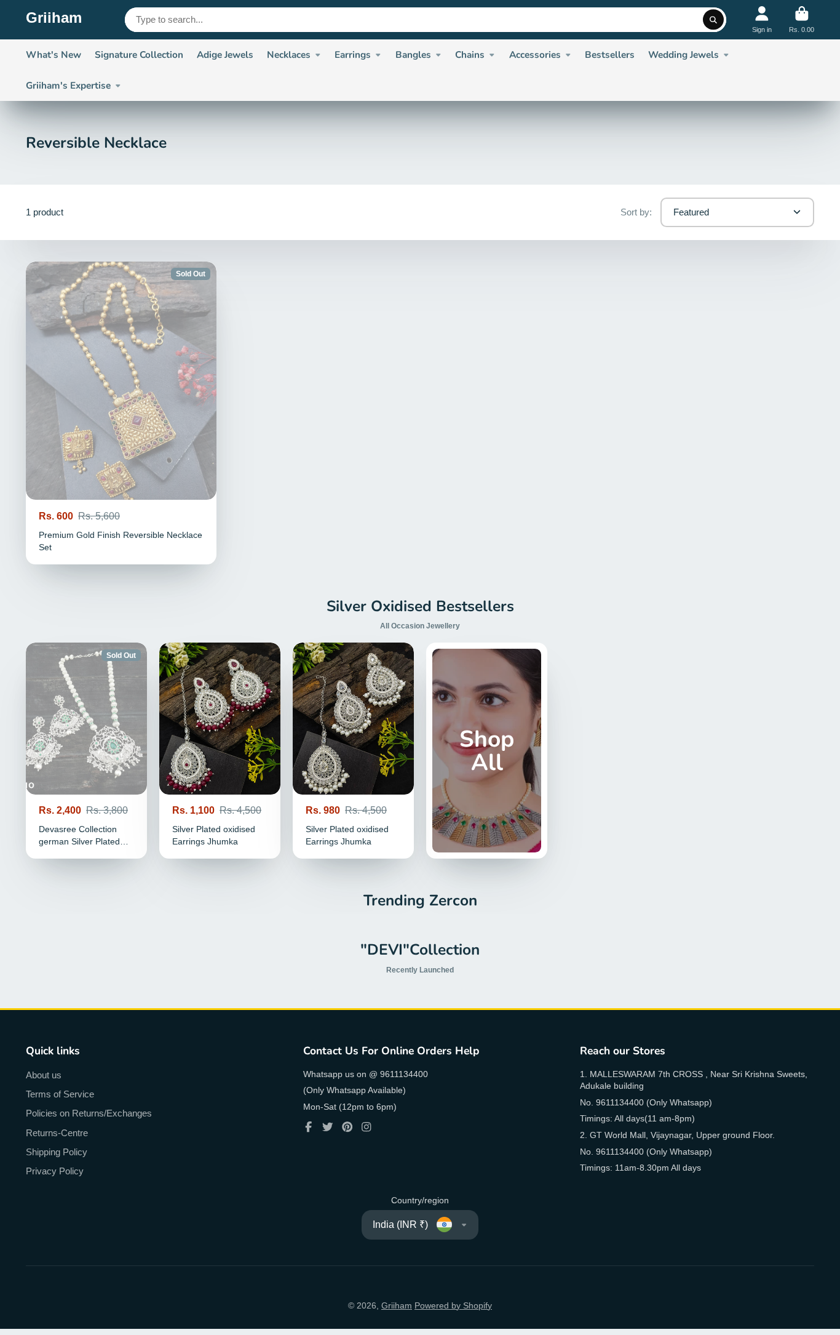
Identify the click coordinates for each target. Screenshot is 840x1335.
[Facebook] (308, 1127)
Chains (470, 54)
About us (43, 1075)
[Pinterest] (347, 1127)
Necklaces (289, 54)
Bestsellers (610, 54)
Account (762, 19)
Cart (801, 19)
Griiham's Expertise (68, 85)
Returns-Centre (57, 1133)
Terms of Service (60, 1094)
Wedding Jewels (683, 54)
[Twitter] (327, 1127)
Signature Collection (139, 54)
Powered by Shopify (453, 1305)
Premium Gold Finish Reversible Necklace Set (121, 413)
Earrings (353, 54)
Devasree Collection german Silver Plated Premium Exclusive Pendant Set (86, 751)
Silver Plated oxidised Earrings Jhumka (219, 751)
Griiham (396, 1305)
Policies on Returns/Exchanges (89, 1113)
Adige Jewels (225, 54)
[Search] (713, 19)
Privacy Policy (55, 1171)
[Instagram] (366, 1127)
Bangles (413, 54)
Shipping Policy (56, 1152)
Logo (54, 19)
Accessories (535, 54)
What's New (53, 54)
